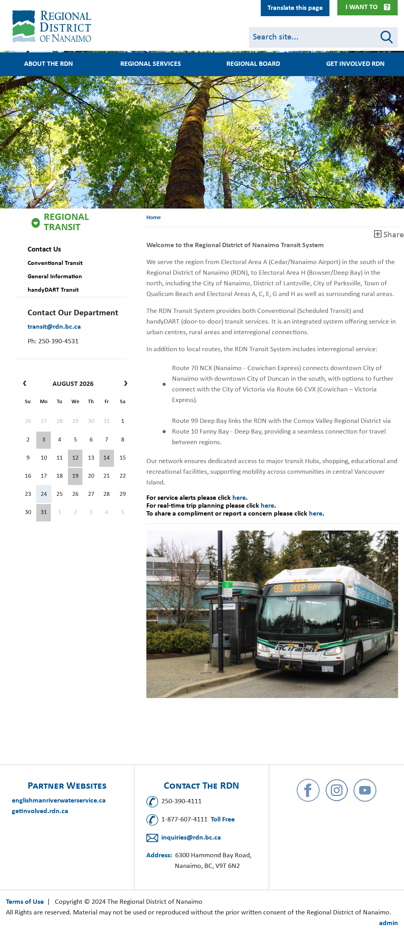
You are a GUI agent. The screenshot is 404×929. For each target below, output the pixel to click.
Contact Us (44, 249)
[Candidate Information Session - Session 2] (75, 458)
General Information (55, 277)
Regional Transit (66, 222)
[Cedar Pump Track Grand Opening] (43, 512)
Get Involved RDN (355, 64)
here (239, 498)
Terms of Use (25, 902)
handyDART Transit (53, 290)
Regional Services (150, 64)
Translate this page (295, 8)
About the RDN (48, 64)
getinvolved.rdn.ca (40, 811)
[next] (124, 384)
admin (388, 923)
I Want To (362, 7)
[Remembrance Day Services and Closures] (106, 458)
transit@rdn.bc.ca (54, 327)
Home (153, 218)
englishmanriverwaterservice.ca (59, 800)
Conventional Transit (55, 263)
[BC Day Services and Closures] (43, 440)
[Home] (53, 26)
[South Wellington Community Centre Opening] (75, 476)
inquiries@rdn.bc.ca (191, 837)
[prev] (27, 384)
